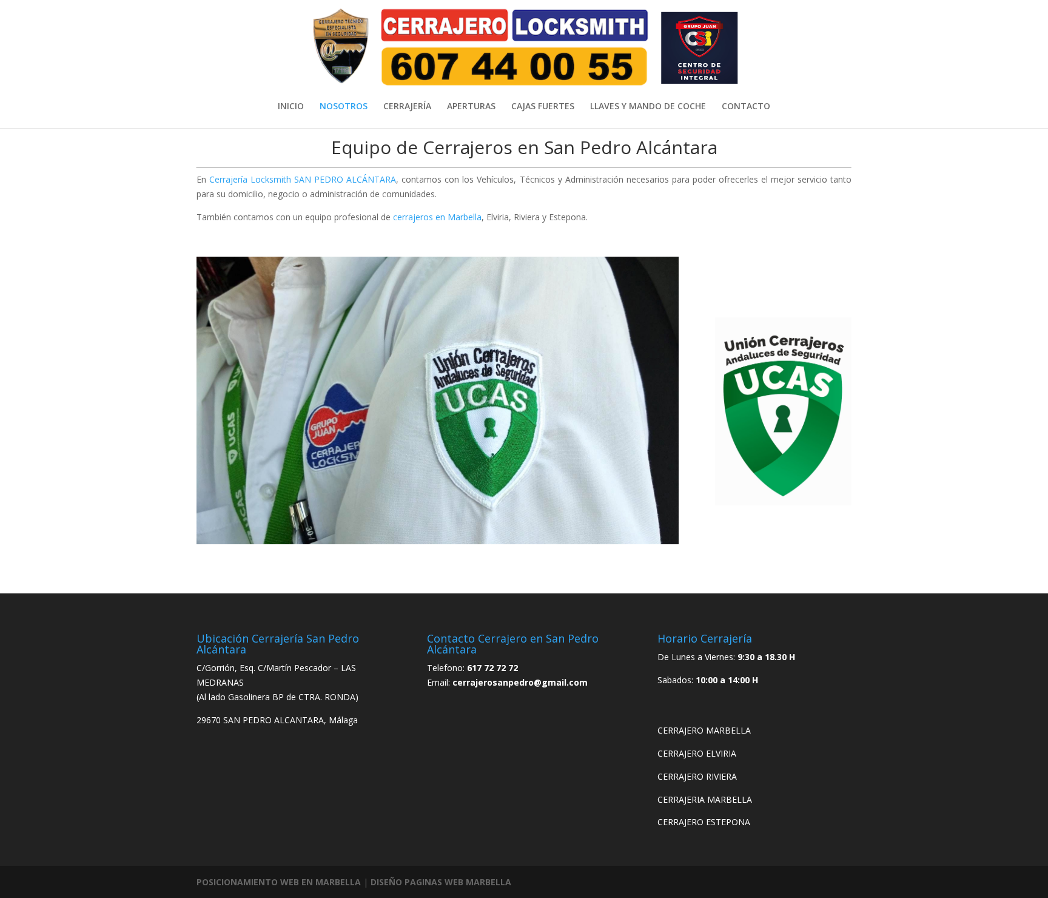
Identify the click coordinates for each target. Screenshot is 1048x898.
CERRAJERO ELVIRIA (696, 753)
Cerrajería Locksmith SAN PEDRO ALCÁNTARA (302, 179)
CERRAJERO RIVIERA (697, 776)
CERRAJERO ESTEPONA (703, 822)
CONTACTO (746, 107)
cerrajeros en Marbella (437, 217)
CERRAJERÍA (407, 107)
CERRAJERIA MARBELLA (704, 799)
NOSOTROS (344, 107)
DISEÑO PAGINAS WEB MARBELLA (441, 882)
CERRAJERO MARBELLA (704, 730)
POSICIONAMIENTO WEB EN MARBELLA (278, 882)
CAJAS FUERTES (542, 107)
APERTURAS (471, 107)
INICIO (291, 107)
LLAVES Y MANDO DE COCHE (648, 107)
